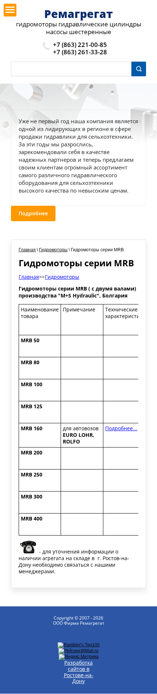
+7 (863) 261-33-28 (80, 52)
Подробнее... (121, 428)
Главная (27, 249)
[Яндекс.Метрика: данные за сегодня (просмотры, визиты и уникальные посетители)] (79, 657)
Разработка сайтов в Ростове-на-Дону (78, 671)
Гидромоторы (53, 249)
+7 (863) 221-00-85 (80, 44)
